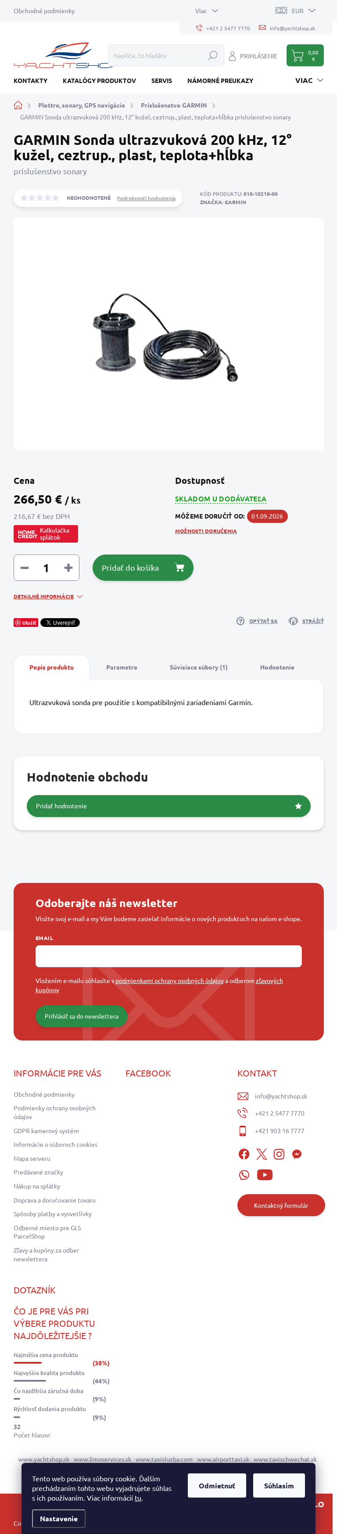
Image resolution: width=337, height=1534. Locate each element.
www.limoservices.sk (102, 1459)
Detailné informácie (44, 596)
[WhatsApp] (244, 1173)
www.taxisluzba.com (164, 1459)
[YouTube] (265, 1173)
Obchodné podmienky (44, 10)
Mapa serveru (32, 1158)
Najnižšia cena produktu (46, 1355)
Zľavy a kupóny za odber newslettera (46, 1254)
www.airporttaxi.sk (223, 1459)
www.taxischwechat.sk (285, 1459)
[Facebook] (244, 1153)
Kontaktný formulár (281, 1205)
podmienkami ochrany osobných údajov (169, 980)
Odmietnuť (217, 1485)
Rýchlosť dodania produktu (50, 1409)
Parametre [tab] (121, 667)
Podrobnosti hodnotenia (146, 198)
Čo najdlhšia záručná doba (48, 1391)
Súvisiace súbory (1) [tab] (199, 667)
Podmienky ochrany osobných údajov (55, 1112)
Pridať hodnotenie (61, 806)
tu (138, 1497)
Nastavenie (59, 1518)
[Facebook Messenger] (296, 1153)
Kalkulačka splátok (54, 533)
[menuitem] (34, 80)
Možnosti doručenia (206, 530)
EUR (298, 10)
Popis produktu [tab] (51, 667)
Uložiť (29, 622)
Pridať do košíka (130, 567)
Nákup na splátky (37, 1186)
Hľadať (213, 55)
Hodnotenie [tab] (277, 667)
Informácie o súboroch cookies (55, 1144)
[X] (261, 1153)
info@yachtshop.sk (281, 1096)
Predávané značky (38, 1172)
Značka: (223, 201)
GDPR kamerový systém (46, 1130)
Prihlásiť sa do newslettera (81, 1016)
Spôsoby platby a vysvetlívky (53, 1213)
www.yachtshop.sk (43, 1459)
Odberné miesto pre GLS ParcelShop (47, 1232)
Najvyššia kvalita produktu (49, 1373)
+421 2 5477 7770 (280, 1113)
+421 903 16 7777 (280, 1130)
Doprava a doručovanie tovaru (55, 1200)
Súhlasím (279, 1485)
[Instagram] (279, 1153)
